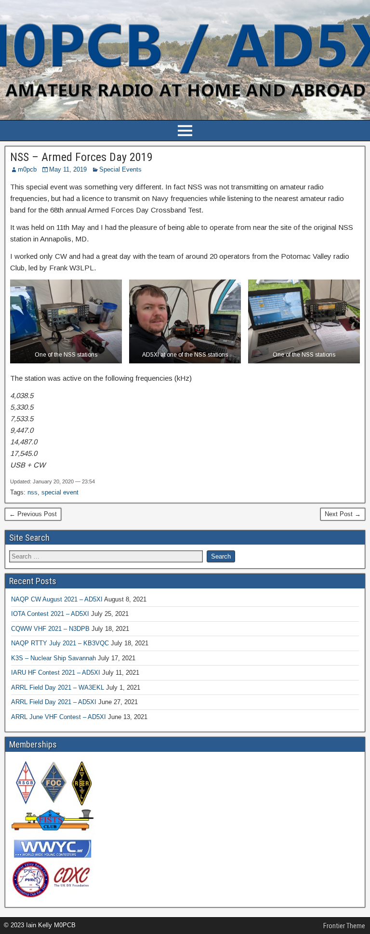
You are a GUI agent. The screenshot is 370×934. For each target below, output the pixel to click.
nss (32, 492)
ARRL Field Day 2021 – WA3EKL (57, 687)
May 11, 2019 (68, 169)
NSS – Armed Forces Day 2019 (81, 157)
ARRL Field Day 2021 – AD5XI (53, 702)
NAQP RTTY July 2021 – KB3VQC (60, 643)
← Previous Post (33, 514)
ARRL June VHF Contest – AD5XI (58, 717)
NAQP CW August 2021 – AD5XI (57, 599)
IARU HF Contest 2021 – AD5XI (55, 672)
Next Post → (343, 514)
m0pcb (27, 169)
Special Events (120, 169)
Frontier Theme (344, 925)
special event (60, 492)
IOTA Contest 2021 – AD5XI (50, 613)
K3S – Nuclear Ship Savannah (53, 658)
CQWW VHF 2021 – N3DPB (50, 628)
